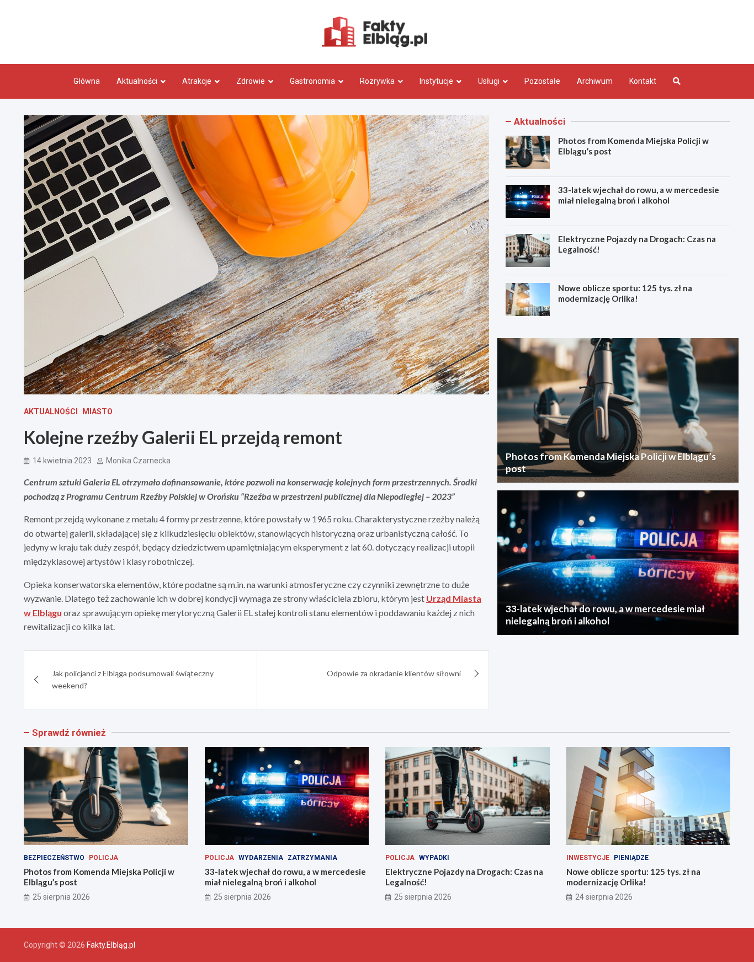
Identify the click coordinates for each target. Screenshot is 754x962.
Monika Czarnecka (138, 460)
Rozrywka (377, 81)
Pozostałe (542, 81)
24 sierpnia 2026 (604, 896)
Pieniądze (631, 858)
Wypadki (434, 858)
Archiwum (595, 81)
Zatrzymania (312, 858)
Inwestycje (587, 858)
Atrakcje (196, 81)
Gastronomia (312, 81)
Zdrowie (250, 81)
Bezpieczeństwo (54, 858)
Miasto (97, 411)
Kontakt (642, 81)
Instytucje (436, 81)
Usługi (489, 81)
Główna (86, 81)
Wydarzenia (260, 858)
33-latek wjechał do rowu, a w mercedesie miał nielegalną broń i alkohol (638, 195)
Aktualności (136, 81)
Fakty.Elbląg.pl (111, 944)
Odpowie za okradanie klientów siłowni (394, 673)
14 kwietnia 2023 (62, 460)
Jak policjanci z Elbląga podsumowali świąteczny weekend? (133, 679)
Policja (103, 858)
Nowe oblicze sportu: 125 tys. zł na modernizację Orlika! (625, 293)
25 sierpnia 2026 (61, 896)
